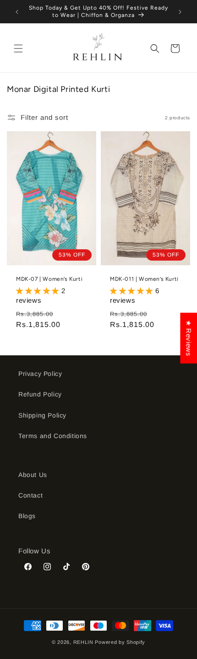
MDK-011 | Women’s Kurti (144, 279)
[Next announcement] (180, 12)
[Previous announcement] (17, 12)
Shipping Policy (42, 415)
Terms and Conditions (52, 435)
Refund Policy (40, 394)
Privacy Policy (40, 373)
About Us (32, 474)
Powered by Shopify (120, 642)
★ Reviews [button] (188, 338)
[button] (18, 48)
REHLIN (83, 642)
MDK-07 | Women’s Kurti (49, 279)
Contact (30, 495)
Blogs (27, 516)
